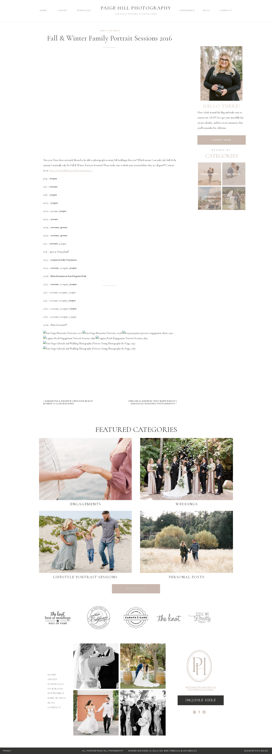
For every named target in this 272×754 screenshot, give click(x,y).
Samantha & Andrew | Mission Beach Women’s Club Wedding (68, 402)
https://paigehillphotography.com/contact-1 (71, 170)
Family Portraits (110, 31)
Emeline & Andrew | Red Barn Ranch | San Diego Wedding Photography (153, 402)
